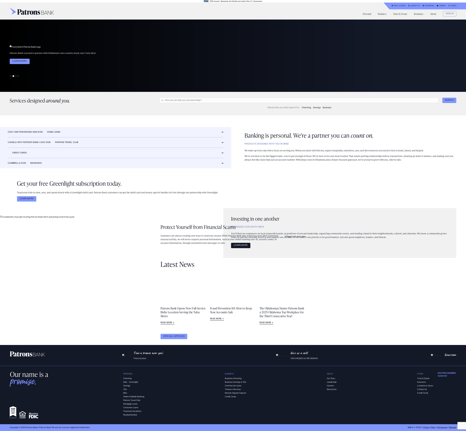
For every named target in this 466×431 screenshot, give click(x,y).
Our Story (331, 379)
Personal (367, 14)
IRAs (125, 393)
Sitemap (452, 428)
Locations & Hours (425, 386)
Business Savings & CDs (235, 382)
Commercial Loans (233, 386)
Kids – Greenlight (130, 382)
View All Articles (174, 336)
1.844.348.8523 (297, 359)
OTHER (420, 374)
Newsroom (429, 6)
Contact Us (415, 6)
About (433, 14)
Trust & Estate (400, 14)
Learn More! (19, 61)
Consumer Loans (130, 408)
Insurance (418, 14)
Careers (442, 6)
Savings (317, 108)
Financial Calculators (132, 411)
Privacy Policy (429, 428)
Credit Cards (230, 397)
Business (382, 14)
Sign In (450, 14)
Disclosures (442, 428)
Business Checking (233, 379)
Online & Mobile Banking (133, 397)
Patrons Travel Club (131, 400)
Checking (306, 108)
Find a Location (399, 6)
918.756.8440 (312, 359)
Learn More (27, 199)
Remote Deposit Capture (235, 393)
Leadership (332, 382)
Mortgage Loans (130, 404)
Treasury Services (233, 389)
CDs (125, 389)
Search (453, 6)
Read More (166, 323)
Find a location (140, 359)
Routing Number (130, 415)
